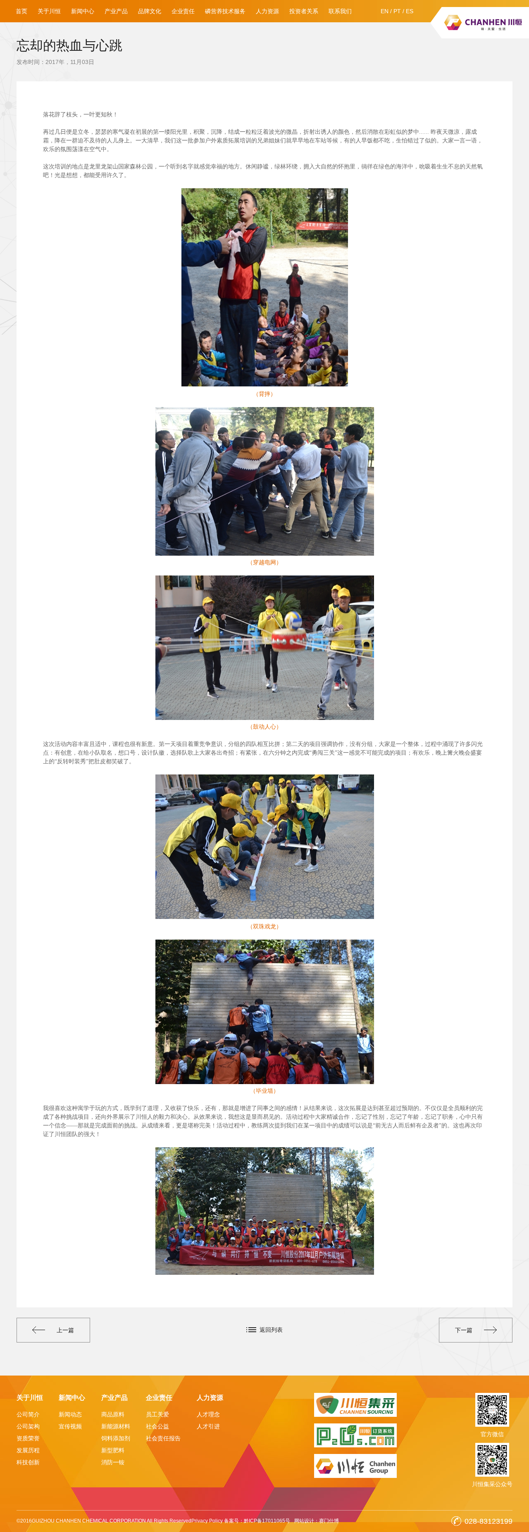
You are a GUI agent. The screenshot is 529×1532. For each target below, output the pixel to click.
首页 (21, 11)
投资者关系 (303, 11)
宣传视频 (70, 1426)
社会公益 (157, 1426)
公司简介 (28, 1414)
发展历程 (28, 1450)
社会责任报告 (163, 1438)
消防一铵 (112, 1462)
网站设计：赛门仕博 (316, 1521)
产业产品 (116, 11)
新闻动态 (70, 1414)
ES (409, 11)
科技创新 (28, 1462)
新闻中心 (82, 11)
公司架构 (28, 1426)
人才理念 (208, 1414)
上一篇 (65, 1330)
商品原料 (112, 1414)
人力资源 (267, 11)
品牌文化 (149, 11)
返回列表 (271, 1329)
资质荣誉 (28, 1438)
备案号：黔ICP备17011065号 (257, 1521)
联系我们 (340, 11)
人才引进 (208, 1426)
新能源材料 (115, 1426)
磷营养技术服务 (225, 11)
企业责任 (183, 11)
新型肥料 (112, 1450)
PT (397, 11)
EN (384, 11)
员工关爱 (157, 1414)
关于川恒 (49, 11)
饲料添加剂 (115, 1438)
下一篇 (463, 1330)
